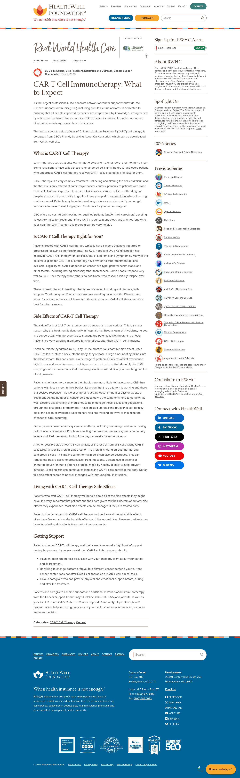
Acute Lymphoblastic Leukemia (179, 254)
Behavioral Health (173, 177)
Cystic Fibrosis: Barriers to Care (180, 306)
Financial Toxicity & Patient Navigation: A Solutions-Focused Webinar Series (180, 109)
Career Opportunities (146, 764)
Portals (146, 17)
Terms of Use (74, 764)
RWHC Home (40, 60)
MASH (167, 203)
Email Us (170, 689)
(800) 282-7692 (143, 698)
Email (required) (167, 48)
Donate (198, 6)
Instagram (170, 446)
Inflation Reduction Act (175, 194)
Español (182, 6)
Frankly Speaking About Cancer (82, 136)
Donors (144, 6)
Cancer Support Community (51, 108)
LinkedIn (168, 418)
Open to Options (127, 602)
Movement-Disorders (174, 349)
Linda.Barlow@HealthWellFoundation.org (175, 394)
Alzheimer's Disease (174, 263)
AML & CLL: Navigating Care (178, 289)
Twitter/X (170, 436)
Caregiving (169, 220)
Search (201, 654)
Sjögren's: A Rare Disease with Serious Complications (183, 323)
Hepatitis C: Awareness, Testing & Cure (183, 315)
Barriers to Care (172, 237)
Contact (171, 6)
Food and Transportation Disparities (182, 228)
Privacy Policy (91, 764)
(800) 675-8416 (145, 694)
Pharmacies (130, 6)
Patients (103, 6)
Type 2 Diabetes (172, 211)
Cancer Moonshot (173, 185)
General (81, 622)
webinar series (196, 120)
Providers (116, 6)
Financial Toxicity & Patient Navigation (183, 152)
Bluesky (168, 465)
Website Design (124, 764)
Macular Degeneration (175, 332)
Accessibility (107, 764)
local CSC (46, 602)
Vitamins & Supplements (176, 246)
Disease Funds (120, 17)
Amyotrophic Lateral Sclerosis (179, 358)
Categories (78, 60)
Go (202, 18)
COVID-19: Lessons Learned (178, 297)
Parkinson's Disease (174, 280)
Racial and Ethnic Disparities (178, 272)
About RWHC (60, 60)
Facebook (169, 427)
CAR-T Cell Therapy (62, 622)
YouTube (169, 455)
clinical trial (119, 196)
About (157, 6)
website (126, 597)
